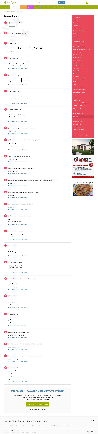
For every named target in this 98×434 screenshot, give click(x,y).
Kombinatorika (76, 76)
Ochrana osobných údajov (53, 425)
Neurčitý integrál (76, 100)
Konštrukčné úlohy (77, 127)
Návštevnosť (39, 425)
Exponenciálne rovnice (78, 60)
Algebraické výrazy (77, 20)
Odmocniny (75, 22)
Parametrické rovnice (77, 28)
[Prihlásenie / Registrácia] (87, 3)
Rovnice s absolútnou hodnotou (80, 31)
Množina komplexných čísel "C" (79, 105)
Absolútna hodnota (77, 57)
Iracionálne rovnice (77, 52)
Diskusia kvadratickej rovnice (79, 47)
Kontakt (45, 425)
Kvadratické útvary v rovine (79, 89)
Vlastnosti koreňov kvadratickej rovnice (81, 49)
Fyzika (15, 425)
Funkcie (74, 95)
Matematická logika (77, 108)
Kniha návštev (28, 425)
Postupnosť (75, 73)
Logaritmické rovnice (77, 65)
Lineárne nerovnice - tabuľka (79, 41)
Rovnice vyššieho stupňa (78, 113)
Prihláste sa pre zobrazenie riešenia (18, 68)
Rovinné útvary (76, 81)
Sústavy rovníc (76, 33)
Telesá (74, 84)
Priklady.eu (6, 11)
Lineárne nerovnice (77, 39)
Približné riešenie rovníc (78, 121)
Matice (74, 119)
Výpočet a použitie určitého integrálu (81, 103)
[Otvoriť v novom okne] (90, 431)
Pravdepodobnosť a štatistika (79, 79)
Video (23, 425)
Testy (74, 132)
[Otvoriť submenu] (39, 7)
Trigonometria (76, 68)
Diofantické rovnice (77, 124)
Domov (5, 425)
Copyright (34, 425)
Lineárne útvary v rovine (78, 87)
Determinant (75, 116)
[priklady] (10, 2)
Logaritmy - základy (77, 63)
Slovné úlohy (76, 36)
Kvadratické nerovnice (78, 55)
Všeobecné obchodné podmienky (67, 425)
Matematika (12, 11)
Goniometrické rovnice (78, 71)
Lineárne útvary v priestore (79, 92)
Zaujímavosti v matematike (78, 129)
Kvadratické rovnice (77, 44)
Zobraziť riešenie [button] (12, 26)
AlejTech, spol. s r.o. (30, 432)
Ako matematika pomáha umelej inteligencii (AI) (82, 135)
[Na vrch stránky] (92, 421)
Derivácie (75, 97)
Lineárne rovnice (76, 25)
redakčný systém (19, 432)
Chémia (19, 425)
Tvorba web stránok (8, 432)
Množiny (75, 111)
